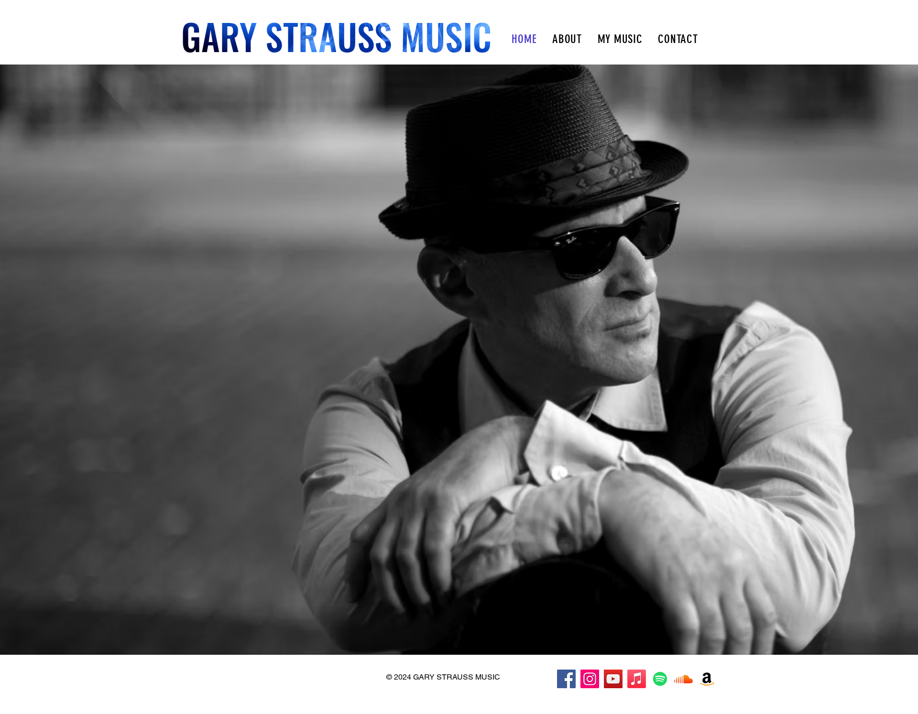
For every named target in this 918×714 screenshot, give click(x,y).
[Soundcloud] (683, 679)
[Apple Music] (636, 679)
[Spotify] (660, 679)
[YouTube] (613, 679)
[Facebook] (566, 679)
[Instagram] (589, 679)
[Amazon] (707, 679)
